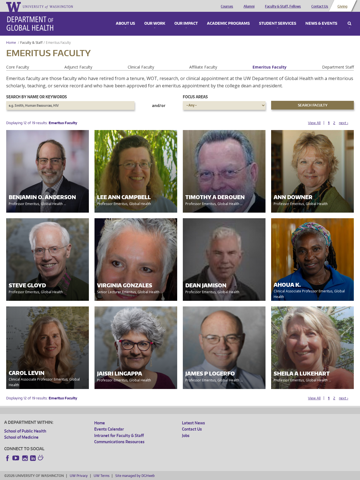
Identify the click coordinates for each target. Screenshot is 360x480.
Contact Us (319, 6)
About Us (125, 24)
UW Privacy (79, 476)
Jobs (186, 435)
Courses (227, 6)
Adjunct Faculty (78, 67)
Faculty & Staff (31, 42)
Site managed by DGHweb (135, 476)
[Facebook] (7, 458)
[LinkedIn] (33, 458)
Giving (342, 6)
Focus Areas (195, 96)
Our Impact (186, 24)
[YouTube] (16, 458)
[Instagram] (25, 458)
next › (343, 123)
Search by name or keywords (36, 96)
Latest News (193, 422)
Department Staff (338, 67)
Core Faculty (17, 67)
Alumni (249, 6)
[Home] (30, 23)
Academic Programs (228, 24)
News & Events (321, 24)
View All (314, 123)
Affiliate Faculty (203, 67)
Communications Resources (119, 441)
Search (349, 23)
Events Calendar (109, 429)
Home (11, 42)
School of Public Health (25, 431)
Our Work (154, 24)
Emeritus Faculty (270, 67)
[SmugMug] (41, 458)
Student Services (277, 24)
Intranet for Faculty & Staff (119, 435)
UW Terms (101, 476)
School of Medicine (21, 437)
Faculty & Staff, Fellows (283, 6)
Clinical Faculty (141, 67)
